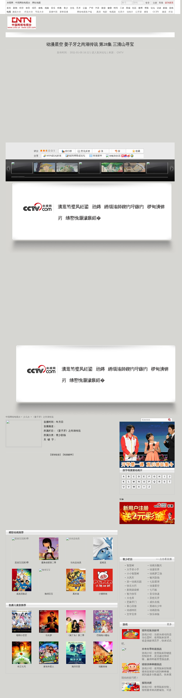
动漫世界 (154, 569)
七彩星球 (154, 581)
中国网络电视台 (22, 2)
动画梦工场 (156, 573)
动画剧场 (154, 610)
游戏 (171, 8)
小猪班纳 (103, 594)
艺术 (78, 8)
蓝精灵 (103, 562)
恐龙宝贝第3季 (22, 562)
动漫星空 (154, 585)
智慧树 (130, 565)
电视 (9, 12)
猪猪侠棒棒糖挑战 (152, 664)
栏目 (171, 12)
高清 (98, 12)
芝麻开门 (132, 602)
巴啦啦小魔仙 (103, 635)
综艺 (34, 8)
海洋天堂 (76, 666)
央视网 (10, 2)
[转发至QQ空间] (132, 156)
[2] (41, 151)
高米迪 (76, 594)
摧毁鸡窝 (147, 682)
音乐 (53, 8)
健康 (110, 8)
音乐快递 (154, 593)
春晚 (40, 8)
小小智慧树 (133, 573)
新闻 (15, 8)
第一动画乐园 (134, 581)
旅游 (103, 8)
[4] (44, 151)
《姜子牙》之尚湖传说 (43, 417)
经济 (21, 8)
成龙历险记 (21, 594)
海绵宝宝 (49, 594)
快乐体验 (154, 614)
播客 (146, 12)
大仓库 (130, 597)
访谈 (159, 8)
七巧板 (153, 589)
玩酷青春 (103, 666)
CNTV (120, 52)
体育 (28, 8)
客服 (161, 2)
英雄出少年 (156, 606)
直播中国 (53, 12)
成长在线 (154, 602)
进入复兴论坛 (99, 52)
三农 (122, 8)
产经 (91, 8)
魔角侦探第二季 (48, 562)
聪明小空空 (21, 635)
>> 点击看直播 (164, 559)
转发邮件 (97, 155)
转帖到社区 (115, 156)
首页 (9, 8)
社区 (134, 8)
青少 (66, 8)
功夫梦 (49, 635)
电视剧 (112, 12)
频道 (164, 12)
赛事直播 (64, 12)
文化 (72, 8)
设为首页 (169, 2)
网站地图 (36, 2)
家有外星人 (48, 666)
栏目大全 (28, 12)
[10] (52, 151)
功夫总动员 (76, 562)
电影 (105, 12)
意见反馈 (85, 151)
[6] (46, 151)
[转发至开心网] (122, 156)
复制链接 (55, 454)
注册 (155, 3)
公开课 (138, 12)
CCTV (156, 12)
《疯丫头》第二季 (75, 635)
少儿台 (26, 417)
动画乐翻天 (156, 565)
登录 (147, 3)
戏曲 (47, 8)
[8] (49, 151)
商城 (128, 8)
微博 (140, 8)
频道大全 (16, 12)
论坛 (153, 8)
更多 (169, 624)
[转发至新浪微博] (128, 156)
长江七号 (21, 666)
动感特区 (132, 610)
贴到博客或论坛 (77, 155)
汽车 (97, 8)
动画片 (130, 12)
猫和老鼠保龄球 (150, 630)
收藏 (137, 151)
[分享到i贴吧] (125, 156)
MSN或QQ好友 (53, 155)
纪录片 (121, 12)
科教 (59, 8)
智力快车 (132, 593)
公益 (85, 8)
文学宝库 (132, 614)
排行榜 (68, 151)
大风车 (130, 577)
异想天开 (154, 597)
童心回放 (132, 606)
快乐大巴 (132, 585)
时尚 (116, 8)
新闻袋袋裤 (133, 589)
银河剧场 (154, 577)
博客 (147, 8)
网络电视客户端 (84, 12)
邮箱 (165, 8)
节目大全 (39, 12)
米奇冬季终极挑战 (152, 648)
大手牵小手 (133, 569)
